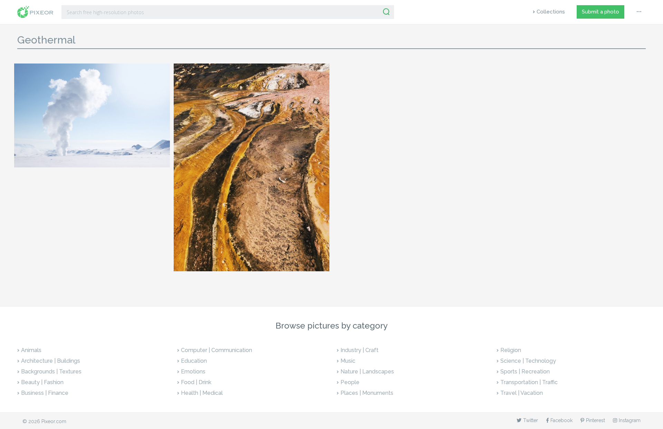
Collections (551, 12)
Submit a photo (600, 12)
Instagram (630, 420)
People (349, 382)
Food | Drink (196, 382)
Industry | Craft (359, 350)
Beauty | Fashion (42, 382)
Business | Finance (44, 393)
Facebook (561, 420)
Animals (31, 350)
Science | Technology (528, 361)
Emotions (193, 371)
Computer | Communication (216, 350)
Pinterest (595, 420)
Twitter (530, 420)
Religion (510, 350)
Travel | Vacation (521, 393)
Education (194, 361)
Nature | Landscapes (367, 371)
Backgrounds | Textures (51, 371)
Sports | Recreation (525, 371)
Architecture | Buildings (50, 361)
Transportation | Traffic (529, 382)
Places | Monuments (366, 393)
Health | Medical (202, 393)
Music (347, 361)
